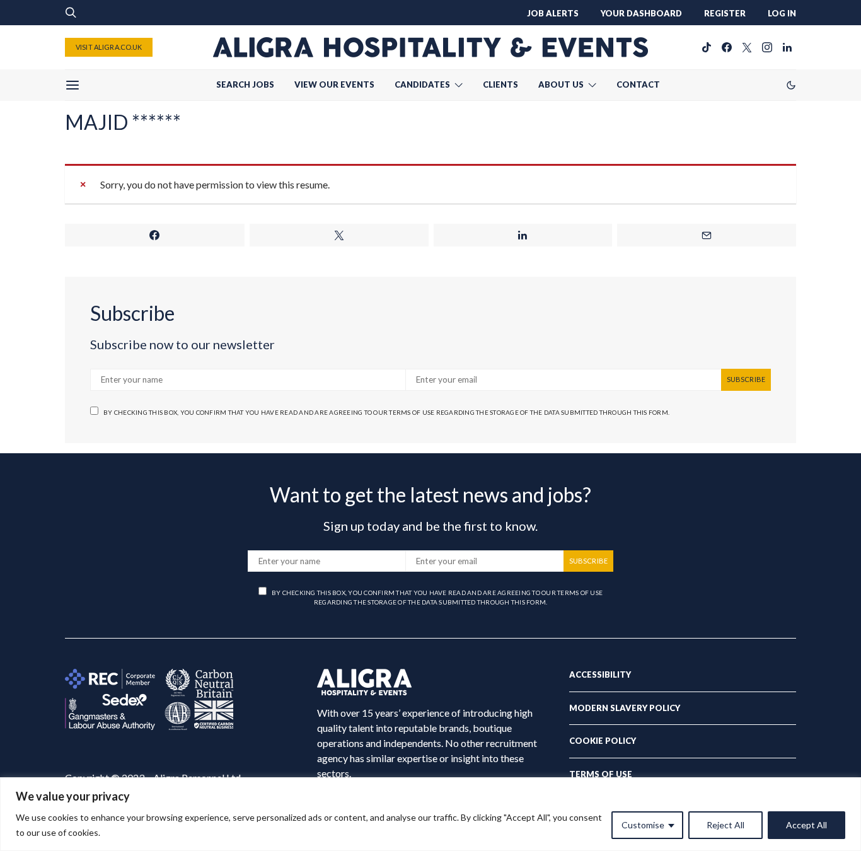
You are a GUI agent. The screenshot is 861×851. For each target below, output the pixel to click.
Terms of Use (600, 774)
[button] (791, 85)
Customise (642, 824)
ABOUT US (561, 84)
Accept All (806, 824)
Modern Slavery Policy (624, 708)
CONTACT (638, 84)
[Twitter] (747, 47)
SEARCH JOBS (245, 84)
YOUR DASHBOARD (641, 13)
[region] (430, 814)
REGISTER (725, 13)
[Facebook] (727, 47)
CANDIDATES (422, 84)
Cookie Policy (602, 741)
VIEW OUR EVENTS (334, 84)
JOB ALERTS (553, 13)
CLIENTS (500, 84)
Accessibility (600, 674)
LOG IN (782, 13)
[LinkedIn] (787, 47)
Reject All (725, 824)
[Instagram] (767, 47)
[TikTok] (706, 47)
